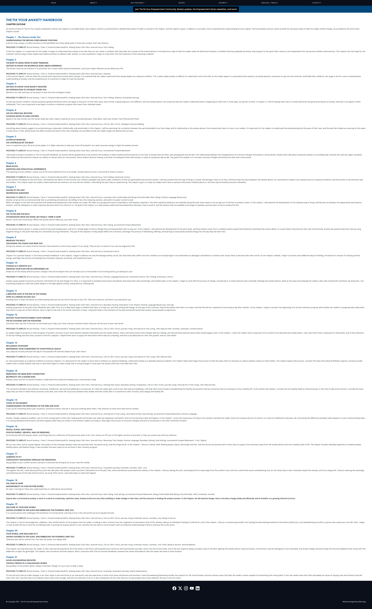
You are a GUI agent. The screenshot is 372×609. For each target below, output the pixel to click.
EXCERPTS (222, 3)
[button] (186, 9)
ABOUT (92, 3)
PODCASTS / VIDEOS (268, 3)
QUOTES (181, 3)
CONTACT (316, 3)
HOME (53, 3)
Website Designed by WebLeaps (354, 602)
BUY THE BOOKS (137, 3)
